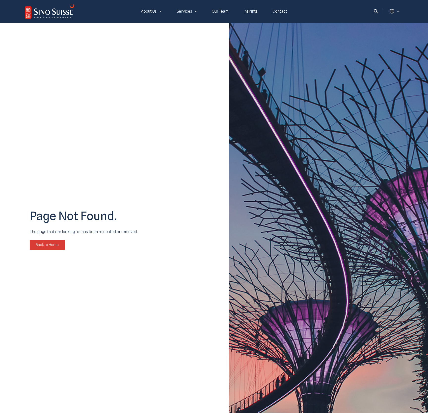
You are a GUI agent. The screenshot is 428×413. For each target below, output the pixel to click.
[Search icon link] (376, 12)
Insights (250, 11)
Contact (279, 11)
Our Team (220, 11)
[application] (159, 11)
